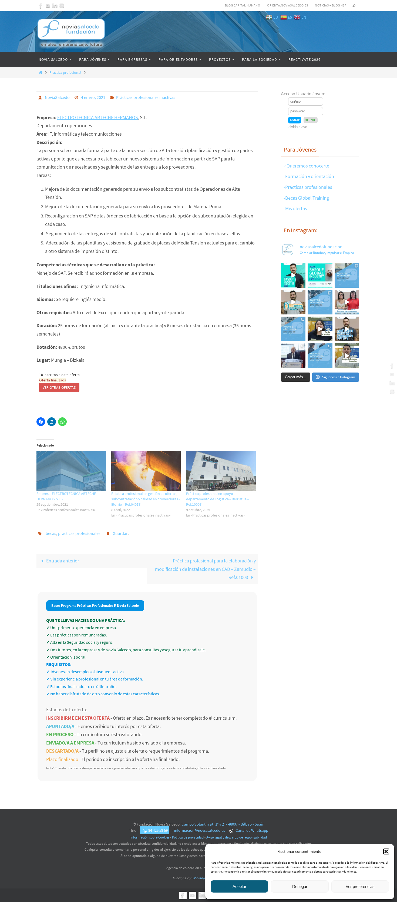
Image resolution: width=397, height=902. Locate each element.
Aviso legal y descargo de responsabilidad (236, 837)
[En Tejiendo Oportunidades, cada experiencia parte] (320, 329)
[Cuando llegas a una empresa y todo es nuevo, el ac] (347, 302)
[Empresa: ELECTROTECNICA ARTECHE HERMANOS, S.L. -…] (71, 471)
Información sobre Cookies (149, 837)
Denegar (299, 886)
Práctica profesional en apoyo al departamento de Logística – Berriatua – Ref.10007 (217, 499)
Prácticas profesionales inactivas (145, 97)
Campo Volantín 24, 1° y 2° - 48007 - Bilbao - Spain (222, 824)
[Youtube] (47, 5)
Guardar (120, 533)
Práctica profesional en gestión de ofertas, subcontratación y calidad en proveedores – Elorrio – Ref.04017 (145, 499)
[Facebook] (40, 5)
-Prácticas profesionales (308, 187)
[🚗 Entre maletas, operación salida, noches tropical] (347, 275)
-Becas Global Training (306, 198)
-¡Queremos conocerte (306, 166)
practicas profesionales (79, 533)
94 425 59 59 (158, 830)
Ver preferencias (360, 886)
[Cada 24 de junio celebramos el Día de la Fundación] (293, 355)
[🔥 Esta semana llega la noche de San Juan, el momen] (320, 355)
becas (51, 533)
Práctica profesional (65, 72)
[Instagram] (62, 5)
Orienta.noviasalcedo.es (287, 5)
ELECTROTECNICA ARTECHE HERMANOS (97, 117)
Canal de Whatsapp (251, 830)
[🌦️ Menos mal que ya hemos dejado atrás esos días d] (293, 329)
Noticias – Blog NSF (330, 5)
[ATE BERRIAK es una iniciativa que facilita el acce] (293, 302)
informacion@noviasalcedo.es (199, 830)
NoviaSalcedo (57, 97)
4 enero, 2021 (93, 97)
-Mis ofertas (295, 208)
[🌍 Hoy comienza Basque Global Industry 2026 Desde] (293, 275)
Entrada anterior (62, 561)
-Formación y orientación (309, 176)
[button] (386, 851)
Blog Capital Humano (242, 5)
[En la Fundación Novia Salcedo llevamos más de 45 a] (347, 329)
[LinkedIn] (55, 5)
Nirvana (199, 878)
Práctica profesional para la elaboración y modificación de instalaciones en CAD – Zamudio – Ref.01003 (205, 569)
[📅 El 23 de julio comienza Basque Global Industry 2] (320, 275)
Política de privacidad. (188, 837)
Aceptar (239, 886)
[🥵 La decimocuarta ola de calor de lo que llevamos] (320, 302)
